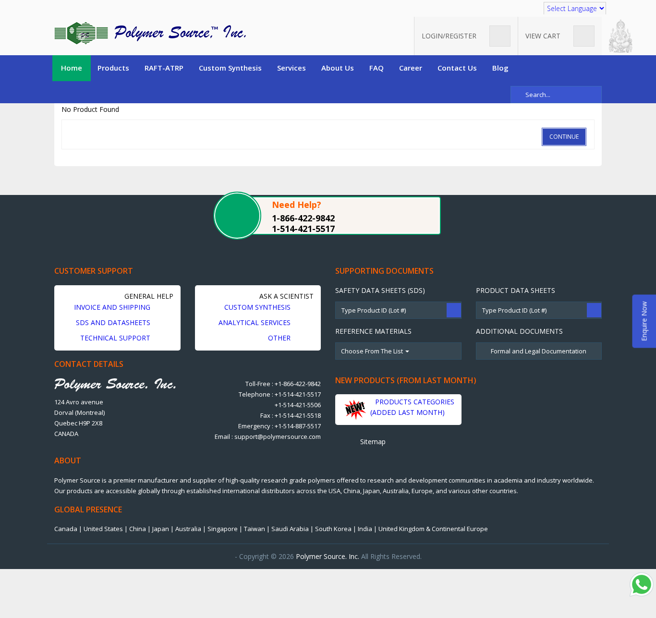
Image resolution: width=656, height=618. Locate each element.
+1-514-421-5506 (298, 404)
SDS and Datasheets (114, 322)
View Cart (543, 35)
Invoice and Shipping (113, 307)
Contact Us (457, 68)
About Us (337, 68)
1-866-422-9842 (303, 218)
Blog (500, 68)
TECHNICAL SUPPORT (116, 337)
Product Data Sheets (515, 290)
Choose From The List (372, 351)
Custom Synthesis (230, 68)
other (280, 337)
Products (113, 68)
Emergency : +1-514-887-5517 (279, 426)
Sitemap (372, 441)
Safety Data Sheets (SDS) (380, 290)
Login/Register (450, 35)
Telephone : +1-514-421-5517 (280, 394)
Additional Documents (519, 331)
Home (71, 68)
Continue (564, 137)
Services (291, 68)
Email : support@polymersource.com (268, 436)
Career (410, 68)
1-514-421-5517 (303, 228)
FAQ (376, 68)
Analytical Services (255, 322)
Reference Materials (373, 331)
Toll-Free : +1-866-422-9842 (283, 383)
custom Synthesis (258, 307)
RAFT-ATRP (164, 68)
